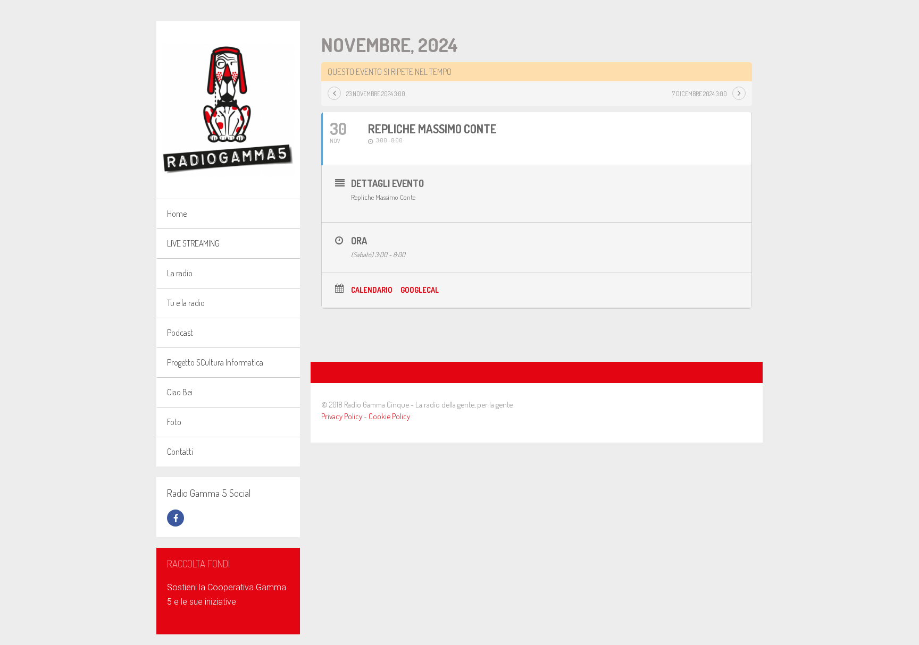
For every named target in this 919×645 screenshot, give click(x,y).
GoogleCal (419, 289)
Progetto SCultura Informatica (215, 362)
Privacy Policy (341, 416)
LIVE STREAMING (193, 243)
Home (177, 213)
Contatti (180, 451)
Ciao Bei (180, 392)
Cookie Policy (389, 416)
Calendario (371, 289)
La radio (180, 273)
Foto (174, 422)
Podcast (180, 332)
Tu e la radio (186, 303)
